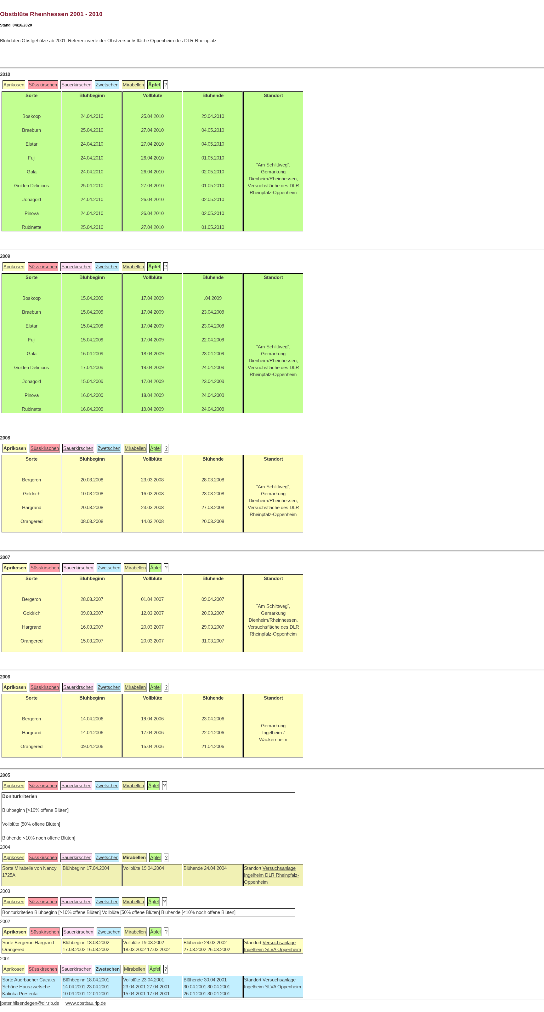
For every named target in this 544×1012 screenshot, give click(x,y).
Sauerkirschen (76, 84)
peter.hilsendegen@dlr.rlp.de (30, 1003)
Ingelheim (254, 875)
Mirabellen (133, 84)
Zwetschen (107, 84)
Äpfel (155, 448)
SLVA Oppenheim (283, 949)
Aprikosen (13, 84)
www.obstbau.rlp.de (85, 1003)
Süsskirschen (43, 84)
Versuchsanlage (279, 868)
